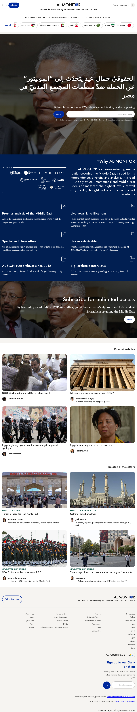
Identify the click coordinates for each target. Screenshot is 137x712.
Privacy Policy (62, 620)
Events (115, 5)
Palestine (131, 634)
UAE (133, 627)
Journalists (30, 620)
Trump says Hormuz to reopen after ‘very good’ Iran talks (101, 572)
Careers (31, 627)
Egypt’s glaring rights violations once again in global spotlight (30, 446)
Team (32, 624)
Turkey (132, 617)
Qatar (132, 641)
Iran (133, 624)
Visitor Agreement (61, 617)
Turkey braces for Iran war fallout (20, 514)
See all (8, 25)
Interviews (30, 17)
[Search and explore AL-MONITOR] (133, 5)
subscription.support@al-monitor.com (121, 696)
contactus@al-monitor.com (125, 701)
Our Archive (96, 630)
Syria (133, 648)
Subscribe (13, 5)
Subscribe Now (12, 599)
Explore (41, 17)
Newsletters (124, 5)
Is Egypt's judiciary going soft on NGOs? (92, 393)
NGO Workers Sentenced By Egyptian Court (26, 393)
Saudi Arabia (130, 620)
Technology (75, 17)
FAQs (65, 624)
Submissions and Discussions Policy (54, 627)
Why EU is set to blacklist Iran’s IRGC (21, 572)
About (31, 617)
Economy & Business (57, 17)
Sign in (4, 5)
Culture (88, 17)
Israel (133, 630)
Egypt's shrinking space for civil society (91, 445)
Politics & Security (103, 17)
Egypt (133, 637)
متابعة (129, 319)
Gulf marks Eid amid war (83, 514)
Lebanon (131, 644)
